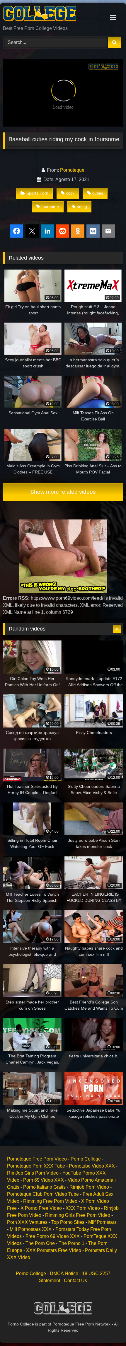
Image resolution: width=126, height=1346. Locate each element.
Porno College (86, 1158)
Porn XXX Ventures (27, 1222)
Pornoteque (72, 170)
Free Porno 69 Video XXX (52, 1236)
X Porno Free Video (41, 1208)
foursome (50, 206)
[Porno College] (51, 14)
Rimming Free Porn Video (50, 1201)
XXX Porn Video (83, 1208)
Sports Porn (37, 193)
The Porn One (40, 1243)
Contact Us (75, 1280)
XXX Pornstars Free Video (53, 1250)
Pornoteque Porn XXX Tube (36, 1165)
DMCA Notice (64, 1273)
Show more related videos (63, 492)
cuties (97, 193)
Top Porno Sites (67, 1222)
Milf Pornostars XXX (31, 1229)
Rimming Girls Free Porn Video (77, 1215)
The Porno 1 (71, 1243)
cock (70, 193)
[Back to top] (107, 1328)
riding (82, 206)
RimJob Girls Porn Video (33, 1172)
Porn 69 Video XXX (43, 1180)
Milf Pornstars (102, 1222)
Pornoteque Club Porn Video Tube (43, 1194)
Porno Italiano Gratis (44, 1187)
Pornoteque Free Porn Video (37, 1158)
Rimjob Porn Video (89, 1187)
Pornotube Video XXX (92, 1165)
